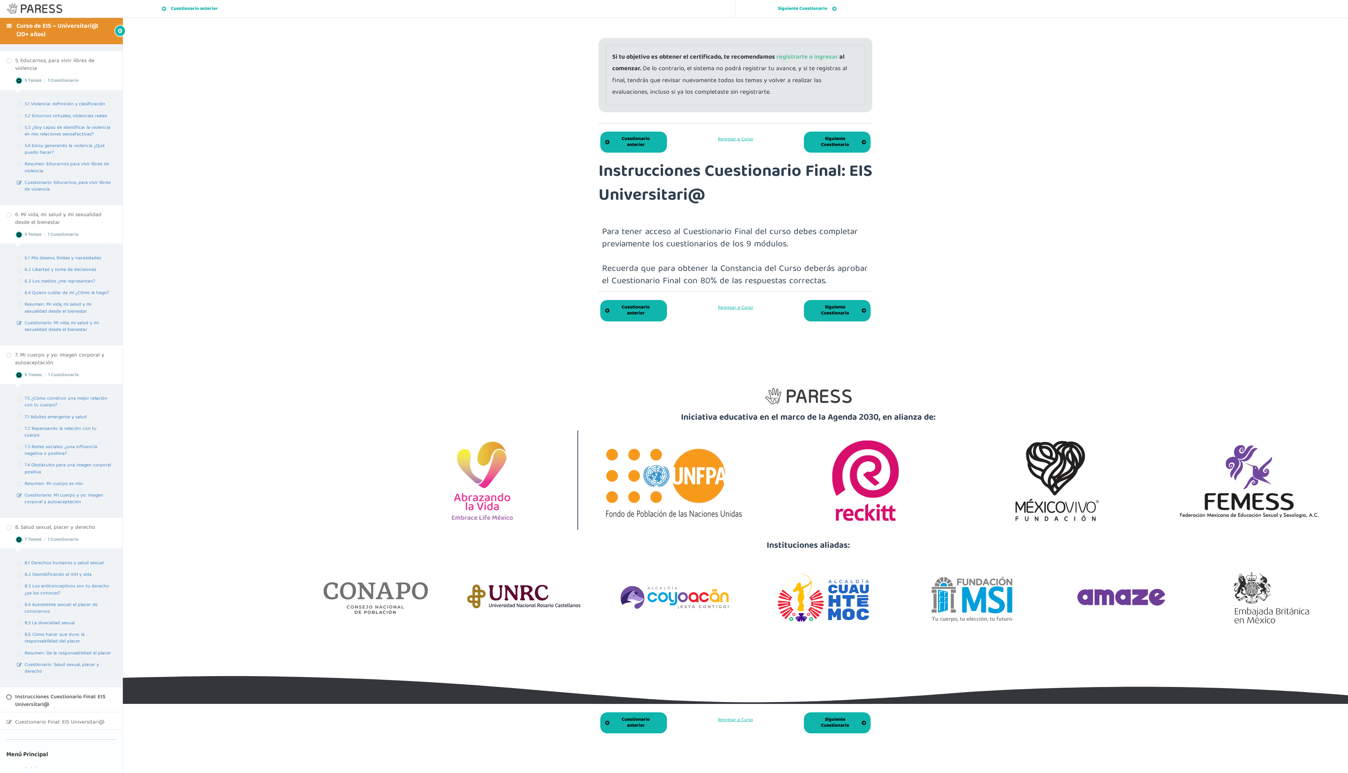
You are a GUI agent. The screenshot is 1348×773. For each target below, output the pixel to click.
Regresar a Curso (735, 139)
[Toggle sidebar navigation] (109, 31)
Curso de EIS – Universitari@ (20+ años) (57, 30)
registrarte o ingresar (808, 57)
